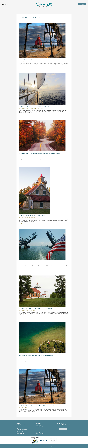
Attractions (37, 427)
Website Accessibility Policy (40, 433)
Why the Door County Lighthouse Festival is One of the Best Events (37, 405)
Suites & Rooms (38, 425)
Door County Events (22, 407)
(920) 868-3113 (19, 428)
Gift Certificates (57, 9)
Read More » (21, 68)
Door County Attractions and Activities (25, 61)
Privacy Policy (38, 432)
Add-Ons (32, 9)
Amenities (38, 9)
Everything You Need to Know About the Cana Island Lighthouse (36, 355)
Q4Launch (55, 446)
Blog (36, 430)
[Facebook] (17, 433)
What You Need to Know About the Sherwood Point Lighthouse (36, 308)
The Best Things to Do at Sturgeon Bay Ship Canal (32, 262)
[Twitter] (20, 433)
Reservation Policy (39, 431)
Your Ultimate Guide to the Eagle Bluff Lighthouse (32, 215)
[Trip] (23, 433)
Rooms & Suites (25, 9)
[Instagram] (18, 433)
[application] (50, 10)
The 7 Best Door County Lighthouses (28, 60)
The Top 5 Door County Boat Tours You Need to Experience (34, 106)
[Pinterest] (21, 433)
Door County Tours (35, 108)
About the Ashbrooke (39, 426)
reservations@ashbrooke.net (22, 429)
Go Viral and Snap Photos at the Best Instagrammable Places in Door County (39, 153)
